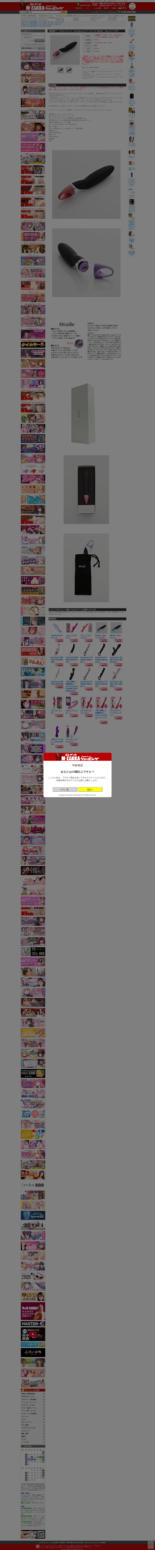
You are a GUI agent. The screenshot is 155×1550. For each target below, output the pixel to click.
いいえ (65, 789)
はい (90, 789)
